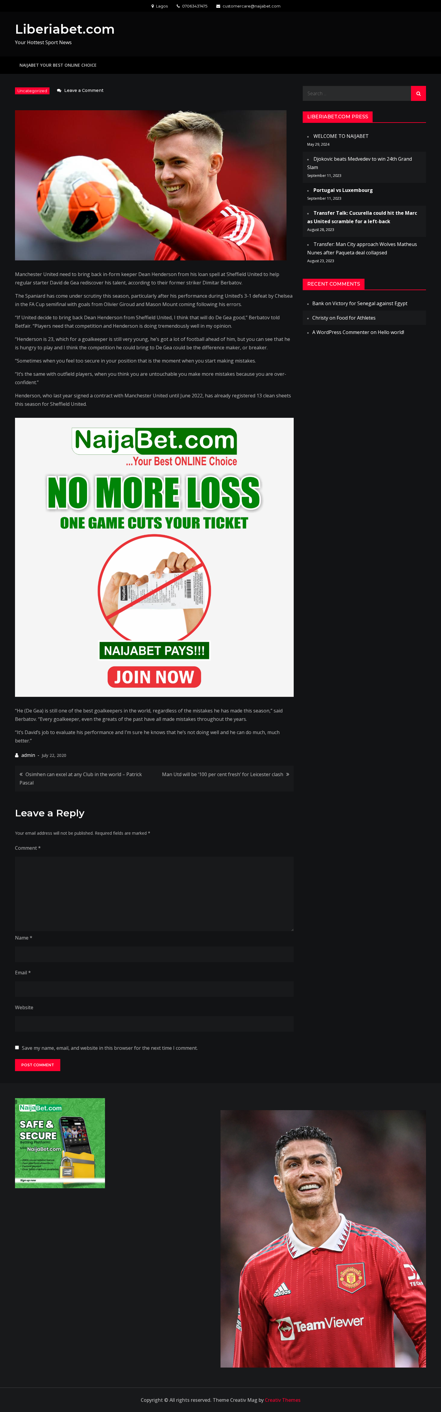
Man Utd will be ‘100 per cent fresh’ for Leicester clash (222, 774)
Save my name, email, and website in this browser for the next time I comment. (110, 1048)
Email (23, 972)
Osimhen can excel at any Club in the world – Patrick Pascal (81, 778)
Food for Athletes (356, 317)
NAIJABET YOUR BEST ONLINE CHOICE (58, 65)
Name (23, 937)
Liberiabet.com (65, 29)
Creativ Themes (283, 1400)
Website (24, 1007)
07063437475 (194, 6)
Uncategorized (32, 90)
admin (28, 755)
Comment (28, 848)
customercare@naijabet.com (251, 6)
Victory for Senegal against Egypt (369, 303)
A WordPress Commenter (340, 332)
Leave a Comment (84, 90)
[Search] (418, 93)
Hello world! (391, 332)
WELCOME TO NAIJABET (341, 136)
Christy (320, 317)
